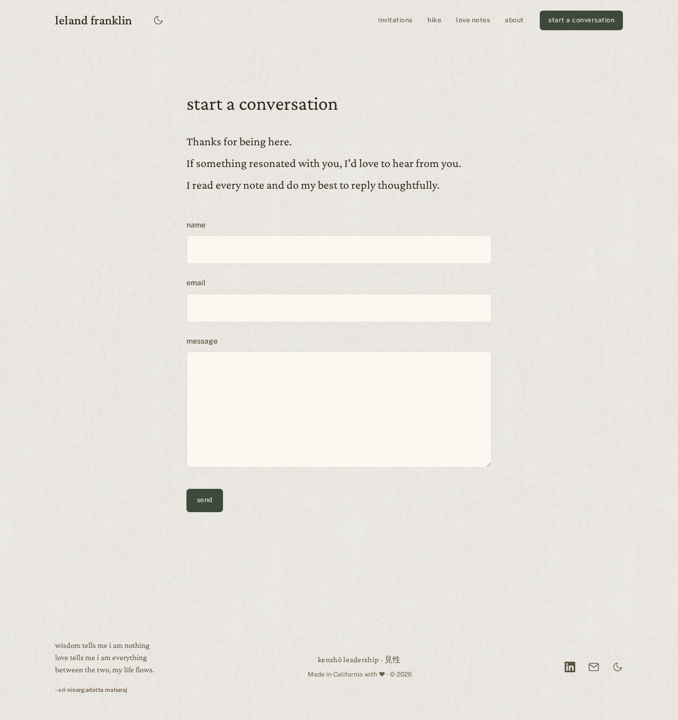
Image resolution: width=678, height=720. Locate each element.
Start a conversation (581, 20)
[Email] (594, 667)
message (202, 341)
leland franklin (93, 20)
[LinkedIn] (570, 667)
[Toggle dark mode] (158, 20)
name (196, 225)
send (204, 500)
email (196, 282)
